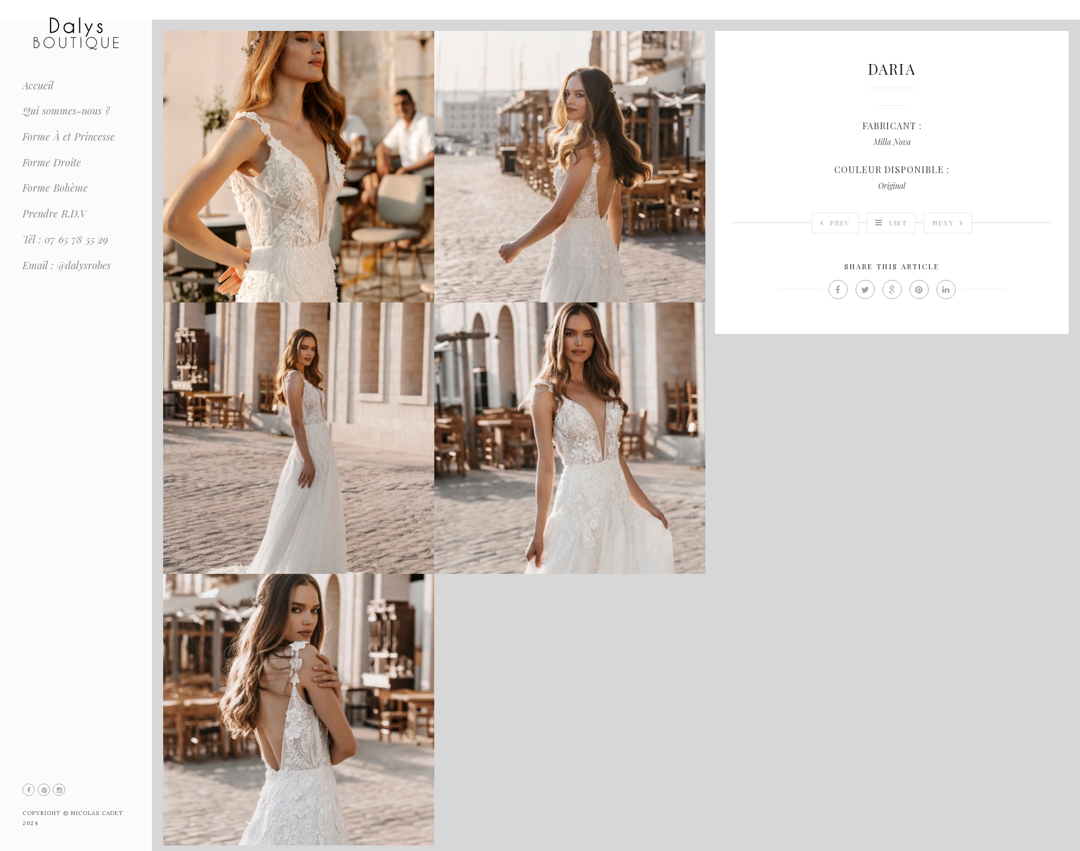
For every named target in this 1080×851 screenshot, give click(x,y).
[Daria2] (569, 166)
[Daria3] (298, 438)
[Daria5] (298, 709)
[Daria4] (569, 438)
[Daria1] (298, 166)
